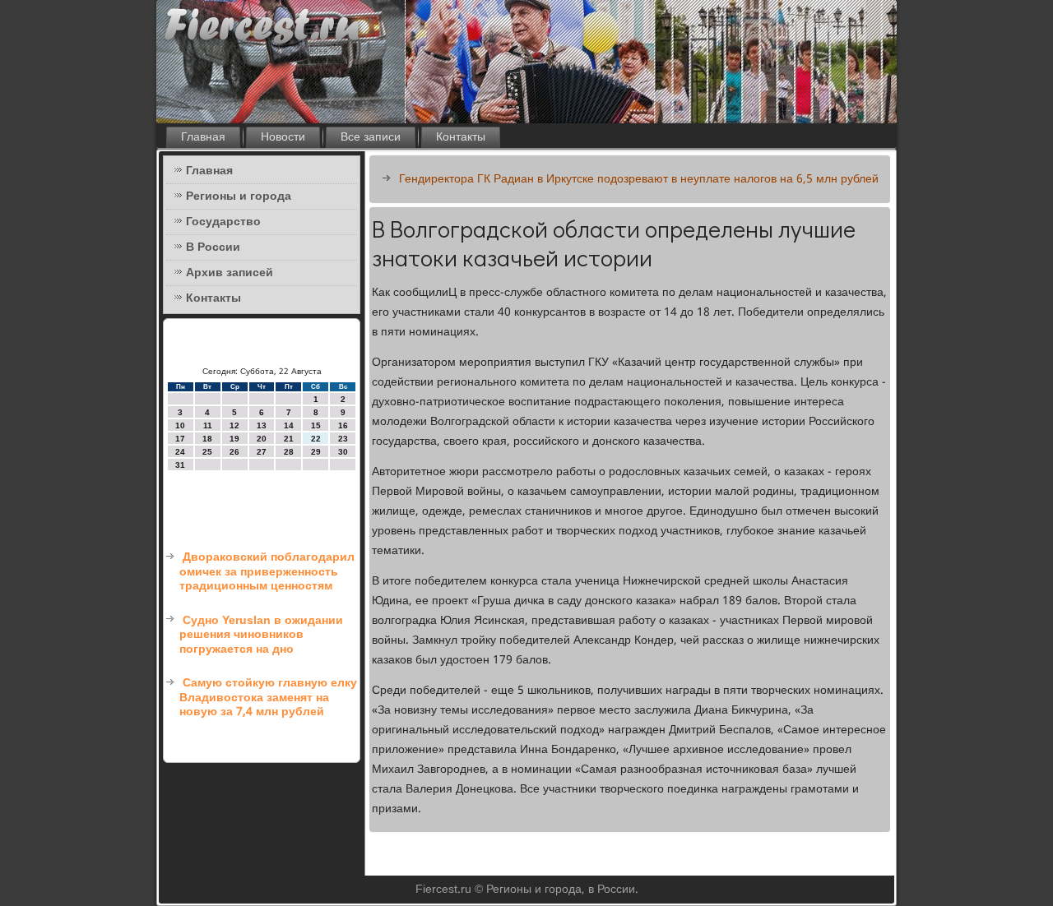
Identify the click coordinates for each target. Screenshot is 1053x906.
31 (180, 464)
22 (316, 438)
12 (234, 425)
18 (207, 438)
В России (213, 247)
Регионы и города (238, 196)
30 (343, 451)
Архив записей (229, 273)
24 (180, 451)
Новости (283, 137)
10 (180, 425)
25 (207, 451)
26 (234, 451)
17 (180, 438)
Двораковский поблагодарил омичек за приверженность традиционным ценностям (267, 572)
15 (316, 425)
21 (289, 438)
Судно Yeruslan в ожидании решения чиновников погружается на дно (261, 635)
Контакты (460, 137)
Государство (223, 222)
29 (316, 451)
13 (262, 425)
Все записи (371, 137)
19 (234, 438)
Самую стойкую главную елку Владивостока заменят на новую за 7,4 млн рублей (268, 697)
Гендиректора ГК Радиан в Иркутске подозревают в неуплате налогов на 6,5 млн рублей (639, 179)
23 (343, 438)
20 (262, 438)
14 (289, 425)
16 (343, 425)
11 (207, 425)
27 (262, 451)
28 (289, 451)
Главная (203, 137)
